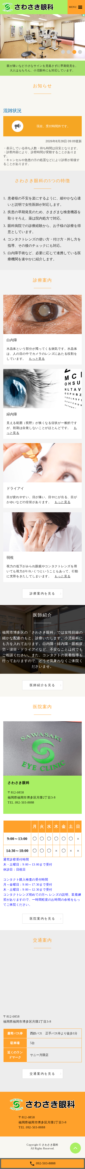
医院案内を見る (42, 918)
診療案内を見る (42, 593)
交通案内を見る (42, 1073)
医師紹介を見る (42, 685)
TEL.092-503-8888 (21, 802)
